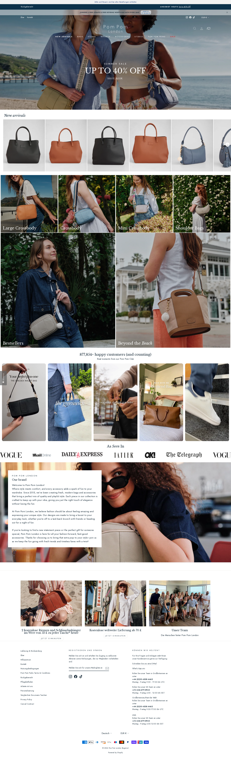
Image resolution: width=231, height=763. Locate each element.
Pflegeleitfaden (27, 682)
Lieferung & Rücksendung (31, 651)
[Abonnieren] (107, 668)
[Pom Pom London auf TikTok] (80, 676)
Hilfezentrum (26, 659)
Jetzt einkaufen (51, 638)
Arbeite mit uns (27, 686)
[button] (227, 144)
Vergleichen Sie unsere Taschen (34, 695)
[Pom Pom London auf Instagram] (70, 676)
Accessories (122, 36)
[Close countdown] (227, 12)
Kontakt (30, 17)
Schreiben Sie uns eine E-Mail (144, 663)
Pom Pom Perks (157, 36)
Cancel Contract (27, 704)
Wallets (105, 36)
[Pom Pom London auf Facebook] (75, 676)
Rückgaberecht (27, 677)
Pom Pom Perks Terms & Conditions (35, 673)
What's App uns (138, 668)
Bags (80, 36)
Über (22, 17)
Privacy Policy (26, 699)
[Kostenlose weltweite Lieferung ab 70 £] (115, 603)
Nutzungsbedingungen (30, 668)
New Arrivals (63, 36)
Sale (173, 36)
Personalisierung (27, 690)
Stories (139, 36)
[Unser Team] (179, 603)
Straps (92, 36)
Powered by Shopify (115, 752)
